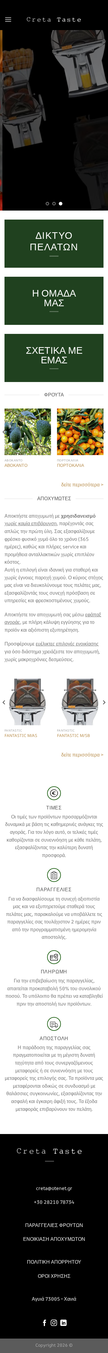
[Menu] (8, 19)
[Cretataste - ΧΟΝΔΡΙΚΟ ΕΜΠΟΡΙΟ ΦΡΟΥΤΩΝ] (54, 19)
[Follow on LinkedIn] (63, 1323)
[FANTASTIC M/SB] (80, 702)
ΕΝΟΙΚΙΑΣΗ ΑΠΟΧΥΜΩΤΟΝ (54, 1239)
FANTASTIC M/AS (20, 735)
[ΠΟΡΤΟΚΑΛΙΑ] (80, 431)
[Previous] (4, 444)
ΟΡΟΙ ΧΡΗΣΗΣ (54, 1276)
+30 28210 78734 (54, 1202)
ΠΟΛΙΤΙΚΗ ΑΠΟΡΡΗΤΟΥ (54, 1262)
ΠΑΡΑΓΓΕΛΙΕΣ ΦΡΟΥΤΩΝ (54, 1225)
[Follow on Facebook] (44, 1323)
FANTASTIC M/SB (73, 735)
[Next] (104, 444)
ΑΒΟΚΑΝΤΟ (16, 465)
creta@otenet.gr (54, 1188)
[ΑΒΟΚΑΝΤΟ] (27, 431)
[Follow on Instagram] (54, 1323)
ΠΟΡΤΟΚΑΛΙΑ (70, 465)
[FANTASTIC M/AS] (27, 702)
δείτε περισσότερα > (82, 484)
